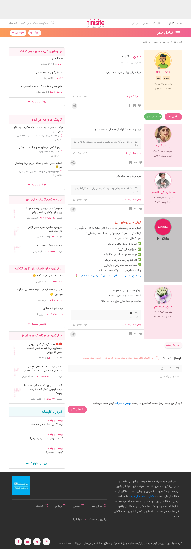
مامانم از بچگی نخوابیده (49, 246)
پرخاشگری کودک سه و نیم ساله (46, 425)
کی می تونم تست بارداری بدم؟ (46, 439)
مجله (179, 23)
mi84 (60, 78)
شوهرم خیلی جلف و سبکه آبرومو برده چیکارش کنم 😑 (39, 165)
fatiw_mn (50, 399)
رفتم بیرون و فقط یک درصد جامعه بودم (42, 86)
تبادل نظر (169, 23)
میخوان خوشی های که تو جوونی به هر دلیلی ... (38, 171)
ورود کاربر (26, 23)
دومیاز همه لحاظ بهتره (49, 152)
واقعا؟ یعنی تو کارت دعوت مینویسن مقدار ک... (38, 136)
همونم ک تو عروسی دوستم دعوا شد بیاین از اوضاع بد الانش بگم (43, 211)
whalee (51, 251)
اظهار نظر (173, 117)
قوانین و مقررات (98, 519)
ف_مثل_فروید (56, 92)
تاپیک (36, 33)
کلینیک (156, 23)
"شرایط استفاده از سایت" (141, 496)
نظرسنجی (19, 33)
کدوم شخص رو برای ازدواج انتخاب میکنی (41, 147)
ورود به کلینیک (38, 463)
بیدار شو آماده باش (53, 308)
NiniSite (163, 238)
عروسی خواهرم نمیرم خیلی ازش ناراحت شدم (45, 229)
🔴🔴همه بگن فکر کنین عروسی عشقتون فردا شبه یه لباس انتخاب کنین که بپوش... (44, 348)
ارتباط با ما (76, 519)
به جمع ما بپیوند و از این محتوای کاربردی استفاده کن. (110, 275)
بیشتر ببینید (38, 101)
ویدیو (135, 23)
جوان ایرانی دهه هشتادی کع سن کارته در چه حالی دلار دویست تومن (43, 369)
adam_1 (59, 64)
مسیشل (51, 357)
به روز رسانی (172, 345)
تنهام (125, 57)
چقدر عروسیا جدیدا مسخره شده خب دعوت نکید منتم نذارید (37, 130)
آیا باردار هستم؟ (54, 453)
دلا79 (52, 236)
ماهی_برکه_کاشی (55, 314)
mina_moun (56, 300)
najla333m (57, 281)
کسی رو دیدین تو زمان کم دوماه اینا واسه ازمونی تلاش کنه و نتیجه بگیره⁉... (43, 389)
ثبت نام (13, 23)
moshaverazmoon (45, 376)
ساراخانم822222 (47, 218)
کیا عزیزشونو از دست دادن (49, 72)
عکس (145, 23)
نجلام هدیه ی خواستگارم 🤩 (48, 276)
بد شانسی (57, 58)
